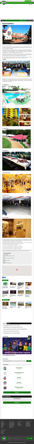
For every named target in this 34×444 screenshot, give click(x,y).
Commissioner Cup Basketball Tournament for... (27, 287)
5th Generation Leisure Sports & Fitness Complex (4, 307)
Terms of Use (28, 426)
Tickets (19, 422)
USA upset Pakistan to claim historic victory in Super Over (11, 331)
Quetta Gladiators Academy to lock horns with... (13, 295)
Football (2, 426)
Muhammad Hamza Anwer (19, 387)
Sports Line (11, 427)
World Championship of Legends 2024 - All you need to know (18, 20)
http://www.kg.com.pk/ (7, 262)
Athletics (2, 422)
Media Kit (2, 433)
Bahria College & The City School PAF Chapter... (20, 287)
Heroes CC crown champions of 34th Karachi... (4, 295)
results (8, 323)
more (29, 336)
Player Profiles (11, 422)
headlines (4, 323)
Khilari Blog (28, 422)
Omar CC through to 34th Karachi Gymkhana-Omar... (28, 295)
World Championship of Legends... (9, 355)
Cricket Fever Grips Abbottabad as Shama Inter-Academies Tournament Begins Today (15, 329)
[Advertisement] (17, 12)
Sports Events (11, 426)
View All (16, 392)
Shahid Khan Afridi (19, 367)
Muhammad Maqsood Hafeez (19, 372)
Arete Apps (24, 442)
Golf (1, 427)
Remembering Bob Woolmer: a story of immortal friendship (11, 333)
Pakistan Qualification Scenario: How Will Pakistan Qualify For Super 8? (13, 327)
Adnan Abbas (19, 382)
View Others (16, 402)
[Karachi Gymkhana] (3, 277)
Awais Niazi (19, 377)
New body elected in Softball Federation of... (5, 287)
